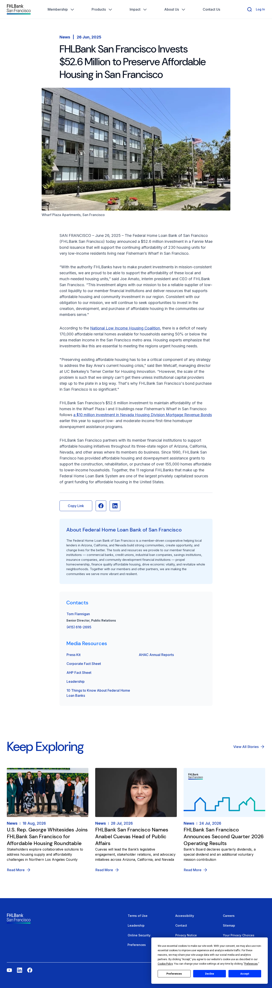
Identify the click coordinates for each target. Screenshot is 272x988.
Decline (209, 973)
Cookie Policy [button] (165, 963)
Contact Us (211, 9)
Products (99, 9)
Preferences (174, 973)
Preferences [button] (251, 963)
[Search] (249, 9)
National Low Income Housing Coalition (125, 328)
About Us (171, 9)
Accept (244, 973)
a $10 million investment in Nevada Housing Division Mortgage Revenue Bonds (142, 415)
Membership (58, 9)
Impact (135, 9)
